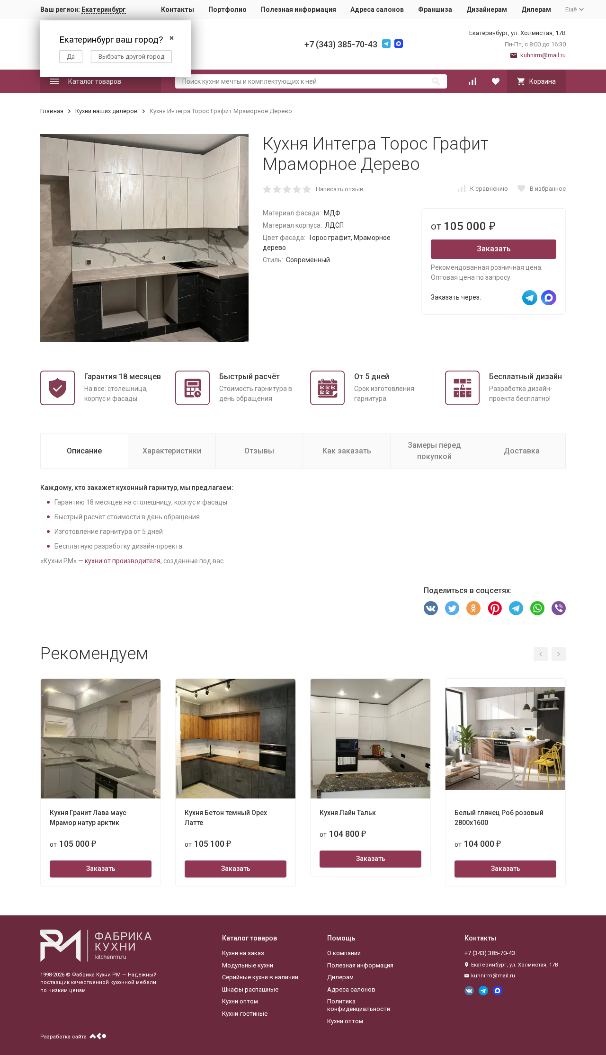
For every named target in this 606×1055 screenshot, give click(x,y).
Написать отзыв (340, 189)
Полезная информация (298, 9)
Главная (51, 111)
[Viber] (559, 608)
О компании (344, 953)
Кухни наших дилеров (106, 111)
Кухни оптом (240, 1001)
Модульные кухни (247, 965)
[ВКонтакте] (431, 608)
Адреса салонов (377, 9)
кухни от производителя (122, 561)
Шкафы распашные (250, 989)
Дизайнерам (486, 9)
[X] (452, 608)
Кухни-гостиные (244, 1013)
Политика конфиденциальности (358, 1005)
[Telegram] (516, 608)
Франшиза (435, 9)
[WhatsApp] (537, 608)
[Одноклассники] (473, 608)
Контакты (177, 9)
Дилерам (536, 9)
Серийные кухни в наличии (260, 977)
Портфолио (227, 9)
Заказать (494, 248)
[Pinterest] (495, 608)
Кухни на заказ (243, 953)
